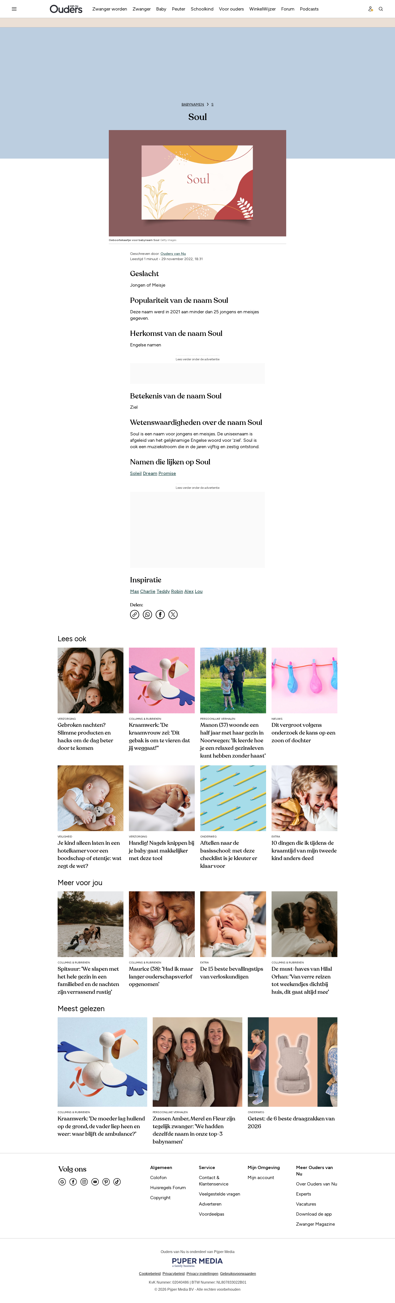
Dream (150, 473)
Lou (199, 591)
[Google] (62, 1181)
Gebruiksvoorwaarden (238, 1274)
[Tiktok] (117, 1181)
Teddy (163, 591)
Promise (167, 473)
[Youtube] (95, 1181)
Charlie (147, 591)
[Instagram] (84, 1181)
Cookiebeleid (150, 1274)
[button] (202, 1274)
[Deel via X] (173, 614)
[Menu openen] (14, 9)
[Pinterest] (106, 1181)
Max (134, 591)
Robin (177, 591)
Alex (189, 591)
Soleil (136, 473)
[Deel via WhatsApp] (147, 614)
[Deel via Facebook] (160, 614)
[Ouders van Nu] (66, 9)
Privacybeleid (174, 1274)
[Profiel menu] (371, 9)
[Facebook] (73, 1181)
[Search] (381, 9)
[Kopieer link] (134, 614)
